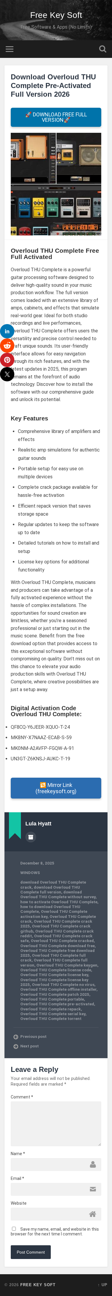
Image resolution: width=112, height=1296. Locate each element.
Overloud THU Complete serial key (52, 1013)
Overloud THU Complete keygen (66, 965)
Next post (29, 1046)
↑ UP (103, 1285)
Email (17, 1178)
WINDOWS (30, 872)
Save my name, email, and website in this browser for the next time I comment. (55, 1231)
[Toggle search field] (102, 49)
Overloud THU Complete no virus (63, 984)
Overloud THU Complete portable (52, 999)
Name (18, 1154)
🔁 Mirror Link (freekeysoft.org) (56, 788)
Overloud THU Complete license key (54, 974)
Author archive (30, 837)
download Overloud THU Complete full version (50, 889)
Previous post (33, 1036)
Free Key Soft (56, 15)
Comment (22, 1097)
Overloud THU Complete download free (57, 945)
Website (19, 1203)
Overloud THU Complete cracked (62, 940)
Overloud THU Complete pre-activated (57, 1003)
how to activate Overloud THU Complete (58, 901)
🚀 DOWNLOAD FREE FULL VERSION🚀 (56, 117)
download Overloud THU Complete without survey (58, 894)
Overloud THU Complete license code (55, 969)
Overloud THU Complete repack (50, 1009)
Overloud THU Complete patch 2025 (54, 994)
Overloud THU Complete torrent (51, 1018)
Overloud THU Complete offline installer (58, 989)
